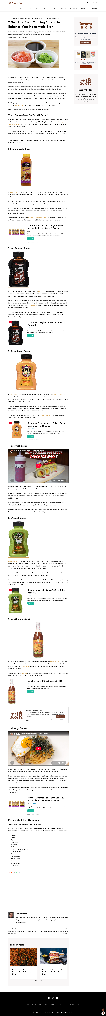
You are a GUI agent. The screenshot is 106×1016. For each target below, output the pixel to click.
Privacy (41, 1013)
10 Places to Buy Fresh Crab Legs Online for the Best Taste (22, 930)
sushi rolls (34, 305)
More (79, 1004)
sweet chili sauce (55, 661)
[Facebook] (19, 872)
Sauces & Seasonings (22, 37)
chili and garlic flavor (46, 415)
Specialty (71, 1004)
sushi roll (24, 673)
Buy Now (30, 238)
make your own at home (39, 664)
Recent (89, 3)
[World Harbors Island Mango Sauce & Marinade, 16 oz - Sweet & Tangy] (16, 240)
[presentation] (23, 957)
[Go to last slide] (12, 963)
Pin (10, 41)
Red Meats (62, 1004)
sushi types (25, 666)
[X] (14, 872)
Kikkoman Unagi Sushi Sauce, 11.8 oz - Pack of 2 (46, 323)
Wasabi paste (12, 561)
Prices (22, 8)
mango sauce (14, 192)
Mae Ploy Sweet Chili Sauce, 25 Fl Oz (45, 681)
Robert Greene (12, 37)
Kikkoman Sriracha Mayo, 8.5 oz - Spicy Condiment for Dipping (46, 424)
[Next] (64, 963)
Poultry (53, 1004)
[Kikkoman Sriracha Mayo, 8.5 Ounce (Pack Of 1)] (26, 390)
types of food (18, 105)
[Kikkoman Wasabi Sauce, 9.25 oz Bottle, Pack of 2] (15, 613)
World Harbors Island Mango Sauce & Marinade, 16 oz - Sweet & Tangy (45, 226)
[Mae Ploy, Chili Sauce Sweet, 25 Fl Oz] (38, 640)
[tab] (35, 980)
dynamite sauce (57, 394)
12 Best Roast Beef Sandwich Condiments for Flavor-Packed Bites (52, 972)
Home (84, 3)
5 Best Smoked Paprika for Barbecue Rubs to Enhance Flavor (21, 972)
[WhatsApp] (17, 872)
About (95, 3)
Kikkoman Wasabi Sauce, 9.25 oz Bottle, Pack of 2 (46, 591)
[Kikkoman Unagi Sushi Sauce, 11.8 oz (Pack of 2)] (18, 287)
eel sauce (41, 291)
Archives (47, 1013)
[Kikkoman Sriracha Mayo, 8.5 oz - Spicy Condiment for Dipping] (16, 438)
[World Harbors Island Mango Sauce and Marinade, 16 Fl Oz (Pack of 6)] (26, 187)
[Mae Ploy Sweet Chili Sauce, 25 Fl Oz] (12, 704)
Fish (46, 1004)
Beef (40, 1004)
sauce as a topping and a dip (37, 217)
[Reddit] (12, 872)
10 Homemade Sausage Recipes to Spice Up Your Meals (54, 930)
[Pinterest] (9, 872)
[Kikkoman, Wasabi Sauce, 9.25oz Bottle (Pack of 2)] (18, 557)
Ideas (30, 8)
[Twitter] (53, 998)
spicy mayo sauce (15, 394)
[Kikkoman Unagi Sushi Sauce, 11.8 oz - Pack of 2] (15, 345)
